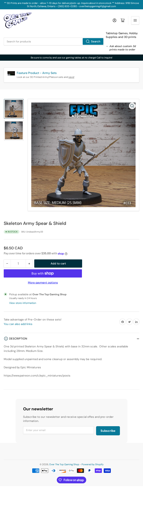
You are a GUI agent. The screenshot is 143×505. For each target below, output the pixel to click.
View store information (22, 303)
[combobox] (54, 41)
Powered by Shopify (93, 464)
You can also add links (18, 324)
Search (95, 41)
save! (71, 77)
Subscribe (108, 431)
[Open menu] (135, 20)
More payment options (43, 282)
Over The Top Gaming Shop (64, 464)
